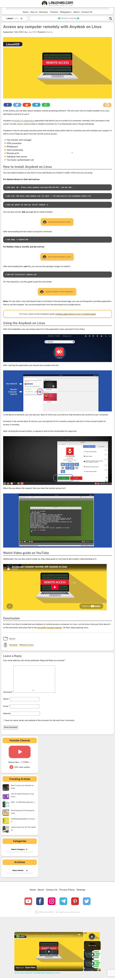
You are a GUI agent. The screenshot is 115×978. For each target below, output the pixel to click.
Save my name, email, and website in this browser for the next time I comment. (40, 720)
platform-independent (24, 121)
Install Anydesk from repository (59, 292)
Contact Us (86, 12)
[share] (79, 935)
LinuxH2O (31, 32)
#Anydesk (13, 645)
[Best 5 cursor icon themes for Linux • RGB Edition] (7, 787)
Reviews (43, 12)
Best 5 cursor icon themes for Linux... (22, 787)
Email (6, 706)
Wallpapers (66, 12)
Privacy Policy (67, 890)
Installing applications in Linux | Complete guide (75, 314)
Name (6, 699)
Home (26, 12)
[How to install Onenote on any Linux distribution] (7, 796)
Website (6, 714)
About (76, 12)
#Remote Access (26, 645)
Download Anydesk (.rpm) (59, 257)
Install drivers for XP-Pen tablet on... (23, 828)
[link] (18, 935)
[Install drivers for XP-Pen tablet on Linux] (7, 829)
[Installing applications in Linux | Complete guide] (7, 821)
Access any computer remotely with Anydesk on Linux (52, 27)
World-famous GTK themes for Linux (23, 812)
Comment (8, 692)
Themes (54, 12)
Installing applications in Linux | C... (23, 820)
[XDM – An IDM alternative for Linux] (7, 804)
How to (34, 12)
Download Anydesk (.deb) (59, 222)
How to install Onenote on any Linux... (22, 795)
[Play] (92, 954)
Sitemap (80, 890)
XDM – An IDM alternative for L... (23, 802)
